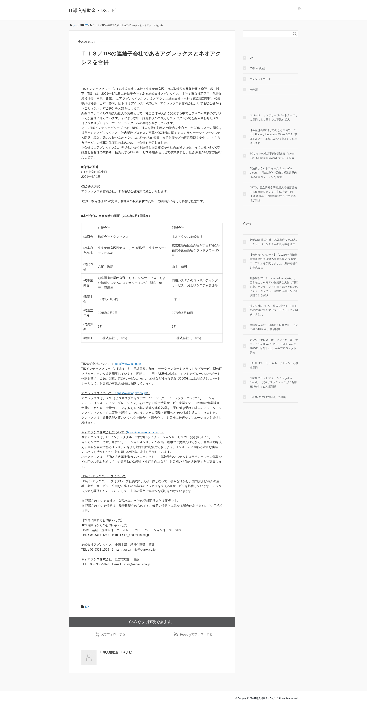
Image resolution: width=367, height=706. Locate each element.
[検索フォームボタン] (294, 34)
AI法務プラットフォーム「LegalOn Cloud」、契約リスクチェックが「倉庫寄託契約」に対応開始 (273, 382)
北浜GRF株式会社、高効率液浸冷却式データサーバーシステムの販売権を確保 (274, 242)
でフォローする (113, 634)
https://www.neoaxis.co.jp (144, 432)
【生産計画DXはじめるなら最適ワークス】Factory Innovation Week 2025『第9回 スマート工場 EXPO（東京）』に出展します (273, 137)
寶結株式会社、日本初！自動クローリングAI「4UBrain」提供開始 (274, 327)
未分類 (254, 89)
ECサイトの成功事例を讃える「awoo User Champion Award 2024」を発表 (272, 155)
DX (87, 606)
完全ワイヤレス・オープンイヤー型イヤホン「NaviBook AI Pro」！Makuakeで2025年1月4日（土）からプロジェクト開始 (274, 346)
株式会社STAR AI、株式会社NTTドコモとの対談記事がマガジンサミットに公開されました (274, 310)
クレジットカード (260, 78)
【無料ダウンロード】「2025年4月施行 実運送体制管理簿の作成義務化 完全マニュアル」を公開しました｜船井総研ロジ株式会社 (274, 261)
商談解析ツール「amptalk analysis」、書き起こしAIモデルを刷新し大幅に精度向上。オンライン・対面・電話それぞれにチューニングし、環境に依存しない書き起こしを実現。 (274, 287)
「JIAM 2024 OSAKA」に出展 (268, 397)
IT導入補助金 (258, 68)
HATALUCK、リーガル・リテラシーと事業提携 (274, 365)
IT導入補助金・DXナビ (92, 10)
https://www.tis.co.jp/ (127, 363)
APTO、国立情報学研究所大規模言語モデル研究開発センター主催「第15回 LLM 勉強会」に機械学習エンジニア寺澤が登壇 (273, 194)
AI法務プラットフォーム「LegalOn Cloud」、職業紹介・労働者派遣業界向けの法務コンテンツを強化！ (273, 173)
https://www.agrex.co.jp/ (131, 393)
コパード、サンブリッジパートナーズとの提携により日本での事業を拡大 (274, 117)
